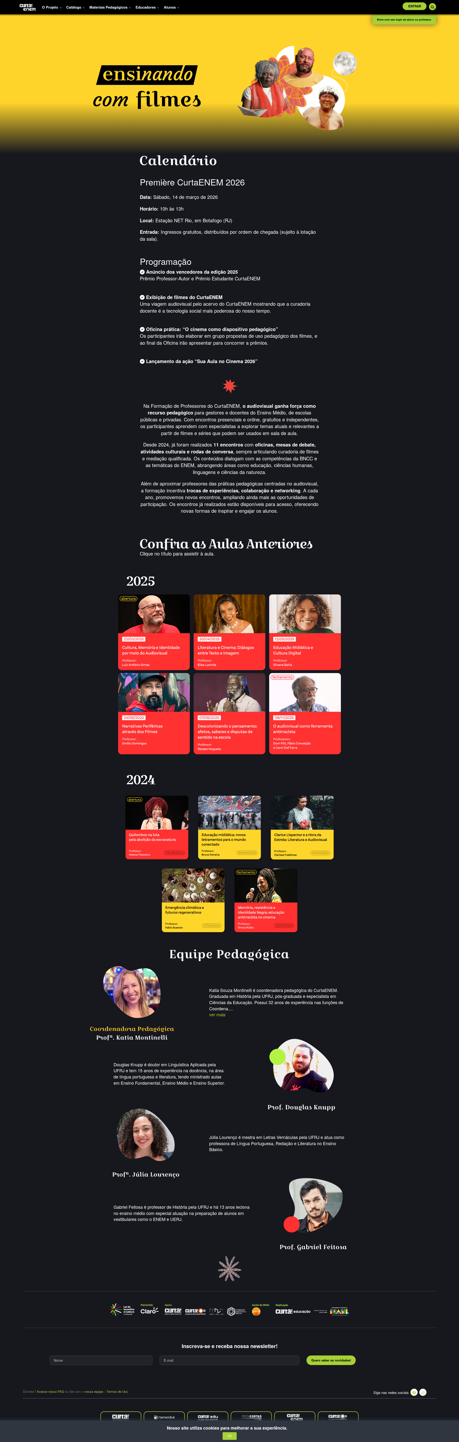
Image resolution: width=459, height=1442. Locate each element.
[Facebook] (414, 1392)
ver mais (217, 1015)
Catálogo (74, 7)
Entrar (414, 6)
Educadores (146, 7)
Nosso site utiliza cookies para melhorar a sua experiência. (229, 1428)
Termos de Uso (117, 1391)
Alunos (170, 7)
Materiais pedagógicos (108, 7)
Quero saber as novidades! (331, 1360)
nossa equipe (94, 1391)
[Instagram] (422, 1392)
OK (229, 1436)
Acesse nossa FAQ (50, 1391)
